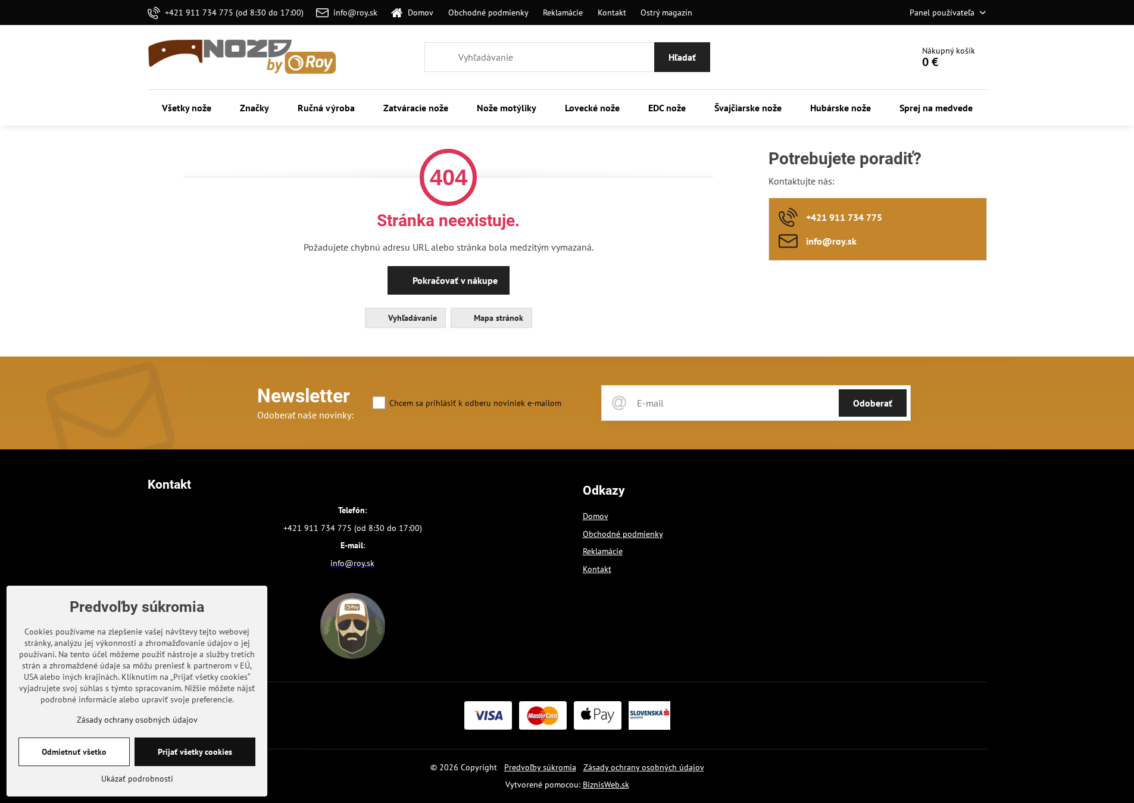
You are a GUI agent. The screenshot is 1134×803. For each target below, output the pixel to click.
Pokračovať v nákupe (454, 280)
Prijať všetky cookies (195, 751)
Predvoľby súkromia (540, 767)
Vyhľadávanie (411, 318)
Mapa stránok (497, 318)
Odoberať (872, 403)
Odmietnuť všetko (74, 751)
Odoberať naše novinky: (305, 415)
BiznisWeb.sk (606, 784)
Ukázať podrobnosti (137, 778)
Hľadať (682, 57)
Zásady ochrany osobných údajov (643, 767)
